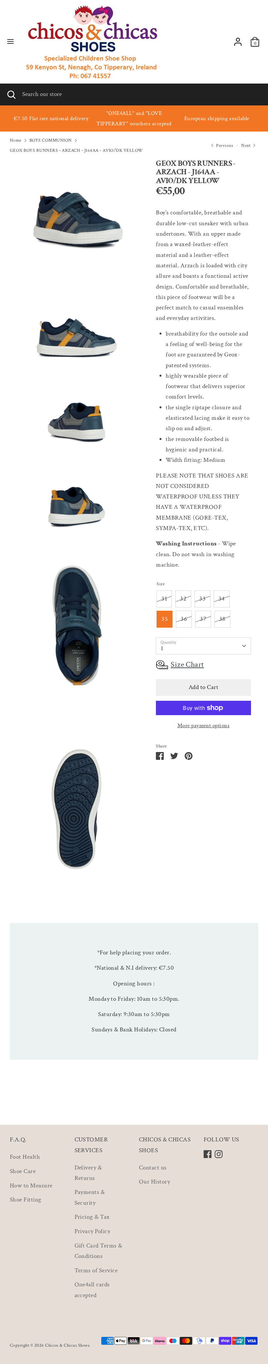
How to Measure (31, 1186)
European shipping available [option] (216, 118)
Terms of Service (96, 1270)
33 (202, 599)
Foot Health (25, 1157)
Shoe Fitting (26, 1200)
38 (222, 619)
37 (203, 619)
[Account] (237, 40)
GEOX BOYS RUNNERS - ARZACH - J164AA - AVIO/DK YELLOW (76, 150)
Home (16, 140)
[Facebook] (207, 1154)
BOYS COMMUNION (50, 140)
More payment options (203, 725)
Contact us (153, 1168)
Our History (154, 1182)
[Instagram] (219, 1154)
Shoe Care (23, 1171)
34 (222, 599)
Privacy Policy (92, 1231)
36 (184, 619)
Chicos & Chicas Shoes (67, 1345)
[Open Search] (11, 94)
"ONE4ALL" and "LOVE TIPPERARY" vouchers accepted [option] (133, 118)
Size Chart (187, 664)
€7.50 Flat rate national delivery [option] (51, 118)
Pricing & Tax (92, 1217)
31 (164, 599)
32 (183, 599)
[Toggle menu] (10, 42)
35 (164, 619)
